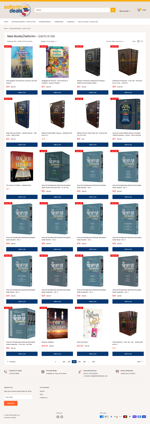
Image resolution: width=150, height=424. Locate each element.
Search (42, 391)
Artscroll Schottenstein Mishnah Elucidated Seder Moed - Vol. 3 (126, 239)
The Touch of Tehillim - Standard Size (18, 185)
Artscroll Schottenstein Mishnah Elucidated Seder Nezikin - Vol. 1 (91, 186)
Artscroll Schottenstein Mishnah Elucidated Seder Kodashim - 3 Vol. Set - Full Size (20, 343)
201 (69, 361)
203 (79, 361)
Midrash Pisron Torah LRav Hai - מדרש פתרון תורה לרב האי (92, 134)
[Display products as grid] (138, 41)
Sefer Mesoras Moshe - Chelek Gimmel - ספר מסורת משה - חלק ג (21, 134)
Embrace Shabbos (48, 342)
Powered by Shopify (10, 417)
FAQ (41, 394)
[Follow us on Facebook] (57, 416)
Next (139, 361)
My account (124, 11)
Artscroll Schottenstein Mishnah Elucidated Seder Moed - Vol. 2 (20, 291)
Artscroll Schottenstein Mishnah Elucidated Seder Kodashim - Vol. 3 (56, 291)
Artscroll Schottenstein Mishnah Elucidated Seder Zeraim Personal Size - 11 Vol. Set (56, 186)
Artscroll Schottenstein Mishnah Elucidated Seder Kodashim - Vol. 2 (91, 291)
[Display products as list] (142, 41)
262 (93, 361)
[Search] (113, 10)
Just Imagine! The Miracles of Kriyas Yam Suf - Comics (22, 82)
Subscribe (10, 403)
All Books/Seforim (45, 22)
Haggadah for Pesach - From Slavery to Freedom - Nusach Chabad (55, 82)
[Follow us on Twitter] (61, 416)
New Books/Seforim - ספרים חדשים (23, 22)
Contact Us (43, 397)
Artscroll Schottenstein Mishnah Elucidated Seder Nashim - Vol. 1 (91, 239)
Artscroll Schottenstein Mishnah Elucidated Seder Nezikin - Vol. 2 (126, 186)
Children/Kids (58, 22)
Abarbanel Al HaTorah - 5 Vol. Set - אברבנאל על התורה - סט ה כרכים (127, 82)
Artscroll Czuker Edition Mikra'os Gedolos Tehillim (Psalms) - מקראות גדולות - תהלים (126, 134)
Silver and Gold (82, 342)
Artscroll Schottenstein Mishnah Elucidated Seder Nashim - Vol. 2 (56, 239)
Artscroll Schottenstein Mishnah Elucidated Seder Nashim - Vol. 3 (20, 239)
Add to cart (22, 92)
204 (84, 361)
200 (64, 361)
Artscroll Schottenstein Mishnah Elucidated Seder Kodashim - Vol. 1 (126, 291)
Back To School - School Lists (88, 22)
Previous (12, 361)
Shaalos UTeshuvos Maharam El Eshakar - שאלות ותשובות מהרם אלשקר (91, 82)
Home (6, 22)
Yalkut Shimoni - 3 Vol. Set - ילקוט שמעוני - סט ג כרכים (127, 343)
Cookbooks (71, 22)
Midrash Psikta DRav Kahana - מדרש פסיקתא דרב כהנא (57, 134)
